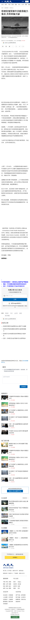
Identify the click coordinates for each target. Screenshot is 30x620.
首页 (2, 4)
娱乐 (10, 586)
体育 (4, 588)
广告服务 (16, 573)
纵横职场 (18, 599)
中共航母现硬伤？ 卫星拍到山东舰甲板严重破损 (14, 282)
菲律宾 (6, 313)
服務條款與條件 (21, 305)
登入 (27, 1)
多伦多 (19, 584)
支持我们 (15, 557)
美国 (12, 4)
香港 (26, 4)
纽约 (14, 581)
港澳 (10, 584)
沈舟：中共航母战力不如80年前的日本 (14, 286)
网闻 (10, 588)
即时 (6, 4)
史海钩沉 (5, 599)
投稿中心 (10, 573)
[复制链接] (12, 46)
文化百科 (5, 595)
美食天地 (23, 599)
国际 (16, 4)
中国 (9, 4)
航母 (20, 313)
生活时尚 (23, 597)
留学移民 (23, 595)
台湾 (22, 4)
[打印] (16, 46)
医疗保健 (18, 597)
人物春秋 (11, 599)
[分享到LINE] (6, 46)
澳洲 (14, 588)
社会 (7, 588)
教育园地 (5, 601)
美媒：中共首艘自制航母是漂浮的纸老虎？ (15, 284)
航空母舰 (7, 315)
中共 (11, 313)
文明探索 (11, 595)
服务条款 (21, 570)
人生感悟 (5, 597)
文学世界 (11, 597)
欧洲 (19, 586)
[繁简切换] (22, 46)
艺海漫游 (5, 603)
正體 (23, 1)
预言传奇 (11, 601)
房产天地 (18, 595)
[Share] (10, 400)
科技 (4, 586)
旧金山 (19, 581)
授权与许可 (15, 570)
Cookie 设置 (15, 617)
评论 (19, 4)
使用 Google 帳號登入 (16, 303)
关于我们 (9, 570)
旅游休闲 (18, 601)
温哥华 (15, 586)
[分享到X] (9, 46)
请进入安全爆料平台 (15, 491)
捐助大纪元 (22, 573)
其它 (19, 588)
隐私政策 (5, 573)
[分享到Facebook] (2, 46)
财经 (7, 586)
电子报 (4, 570)
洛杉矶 (15, 584)
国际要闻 (6, 7)
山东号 (16, 313)
